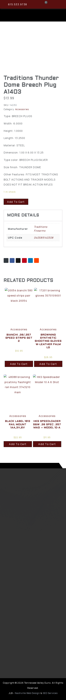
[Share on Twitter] (18, 260)
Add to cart (16, 201)
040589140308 (43, 237)
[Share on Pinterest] (24, 260)
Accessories (22, 109)
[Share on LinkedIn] (30, 260)
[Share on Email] (6, 260)
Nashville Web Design (27, 693)
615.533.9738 (17, 4)
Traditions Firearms (40, 228)
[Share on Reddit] (36, 260)
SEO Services (50, 693)
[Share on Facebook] (12, 260)
